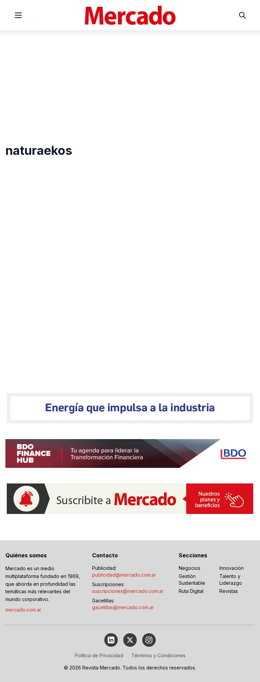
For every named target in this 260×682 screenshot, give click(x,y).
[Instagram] (149, 640)
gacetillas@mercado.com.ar (123, 607)
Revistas (228, 591)
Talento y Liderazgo (230, 579)
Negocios (189, 568)
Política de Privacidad (99, 655)
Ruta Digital (191, 591)
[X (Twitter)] (130, 640)
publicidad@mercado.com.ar (124, 575)
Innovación (231, 568)
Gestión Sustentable (192, 579)
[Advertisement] (130, 82)
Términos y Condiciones (158, 655)
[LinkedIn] (111, 640)
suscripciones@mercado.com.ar (128, 591)
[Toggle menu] (18, 15)
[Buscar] (242, 15)
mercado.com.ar (23, 610)
